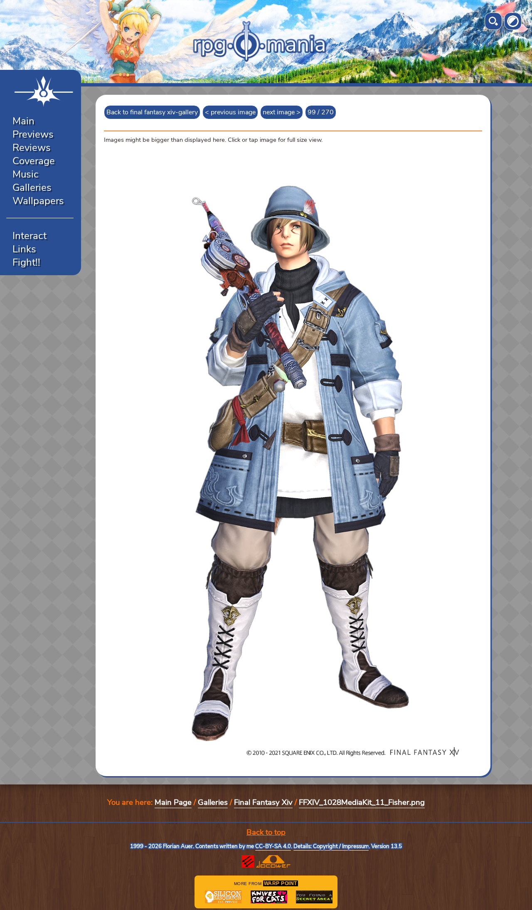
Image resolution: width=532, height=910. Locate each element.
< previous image (230, 112)
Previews (33, 134)
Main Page (173, 802)
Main (23, 121)
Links (24, 249)
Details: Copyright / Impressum (331, 846)
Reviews (31, 147)
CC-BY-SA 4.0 (273, 846)
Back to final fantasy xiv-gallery (152, 112)
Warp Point (280, 883)
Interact (29, 235)
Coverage (33, 161)
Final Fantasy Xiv (263, 802)
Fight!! (26, 262)
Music (25, 174)
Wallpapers (38, 200)
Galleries (32, 187)
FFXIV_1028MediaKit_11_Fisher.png (362, 802)
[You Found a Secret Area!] (314, 896)
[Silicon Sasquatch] (223, 896)
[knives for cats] (269, 896)
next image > (281, 112)
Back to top (266, 832)
